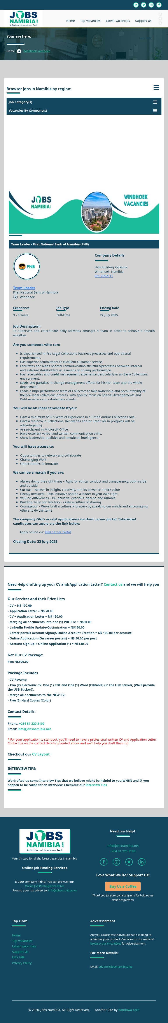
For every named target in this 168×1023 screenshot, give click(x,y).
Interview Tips (96, 785)
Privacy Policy (22, 963)
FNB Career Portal (58, 532)
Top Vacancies (90, 21)
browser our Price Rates (105, 943)
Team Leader (24, 287)
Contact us (113, 584)
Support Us (143, 21)
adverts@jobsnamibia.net (115, 967)
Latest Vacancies (118, 21)
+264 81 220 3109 (31, 723)
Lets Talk (145, 38)
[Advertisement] (84, 145)
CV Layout (41, 754)
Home (70, 21)
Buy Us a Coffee (122, 886)
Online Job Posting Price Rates (44, 886)
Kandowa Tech (129, 1010)
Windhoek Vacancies (36, 51)
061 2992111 (104, 276)
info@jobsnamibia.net (34, 729)
